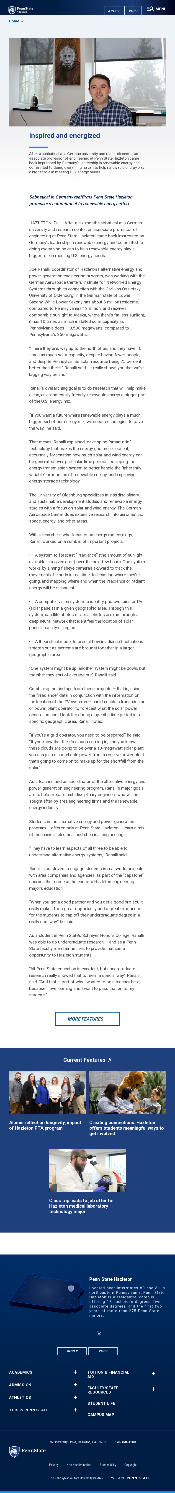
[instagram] (76, 1334)
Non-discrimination (79, 1465)
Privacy (54, 1465)
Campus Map (101, 1415)
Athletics (20, 1397)
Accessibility (108, 1465)
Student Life (101, 1403)
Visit (133, 11)
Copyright (130, 1465)
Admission (20, 1385)
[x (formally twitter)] (99, 1334)
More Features (85, 1019)
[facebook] (65, 1334)
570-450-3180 (125, 1442)
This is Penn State (29, 1410)
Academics (21, 1372)
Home (14, 21)
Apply (113, 11)
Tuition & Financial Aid (109, 1374)
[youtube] (110, 1334)
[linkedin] (88, 1334)
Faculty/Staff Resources (103, 1390)
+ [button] (75, 1372)
